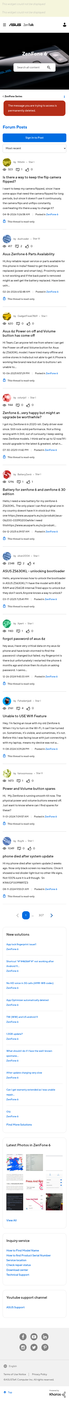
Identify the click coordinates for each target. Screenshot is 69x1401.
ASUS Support (15, 1307)
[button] (14, 1162)
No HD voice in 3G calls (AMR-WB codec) (30, 983)
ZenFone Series (13, 96)
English (13, 1366)
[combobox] (34, 67)
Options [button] (64, 96)
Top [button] (10, 1392)
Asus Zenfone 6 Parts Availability (28, 254)
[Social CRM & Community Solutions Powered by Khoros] (57, 1393)
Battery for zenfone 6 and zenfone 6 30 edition (34, 491)
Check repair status (18, 1265)
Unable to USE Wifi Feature (25, 716)
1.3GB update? (14, 1034)
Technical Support (17, 1275)
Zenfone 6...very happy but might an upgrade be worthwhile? (31, 415)
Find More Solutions (19, 1124)
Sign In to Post (34, 137)
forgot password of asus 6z (24, 639)
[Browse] (6, 24)
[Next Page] (51, 915)
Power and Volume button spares (29, 788)
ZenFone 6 (52, 214)
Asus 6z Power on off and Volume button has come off (29, 333)
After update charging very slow (24, 1072)
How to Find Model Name (22, 1250)
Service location (16, 1260)
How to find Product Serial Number (28, 1255)
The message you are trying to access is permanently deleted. (32, 108)
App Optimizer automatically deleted (27, 1000)
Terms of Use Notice (15, 1374)
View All (11, 1220)
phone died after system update (28, 856)
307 (41, 915)
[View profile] (7, 162)
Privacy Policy (39, 1374)
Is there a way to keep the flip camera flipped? (32, 179)
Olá (8, 1111)
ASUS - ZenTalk (21, 24)
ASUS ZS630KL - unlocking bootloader (34, 571)
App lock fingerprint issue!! (21, 944)
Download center (17, 1270)
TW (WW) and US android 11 (22, 1017)
